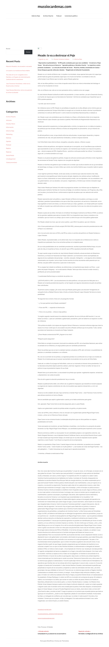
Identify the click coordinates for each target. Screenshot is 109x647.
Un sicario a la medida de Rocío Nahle (18, 70)
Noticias (8, 138)
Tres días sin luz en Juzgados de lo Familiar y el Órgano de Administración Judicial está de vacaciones (18, 77)
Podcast (59, 16)
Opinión (8, 141)
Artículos (9, 120)
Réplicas (8, 152)
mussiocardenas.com (54, 6)
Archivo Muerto (48, 16)
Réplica (8, 148)
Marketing (9, 134)
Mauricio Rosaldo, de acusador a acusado (19, 66)
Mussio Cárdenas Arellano (61, 59)
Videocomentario (11, 162)
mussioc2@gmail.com (44, 609)
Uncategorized (10, 159)
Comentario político (71, 16)
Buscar (8, 48)
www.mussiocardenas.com (46, 618)
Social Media (10, 155)
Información (10, 127)
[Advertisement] (54, 33)
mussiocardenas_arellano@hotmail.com (50, 614)
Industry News (10, 124)
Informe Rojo (36, 16)
